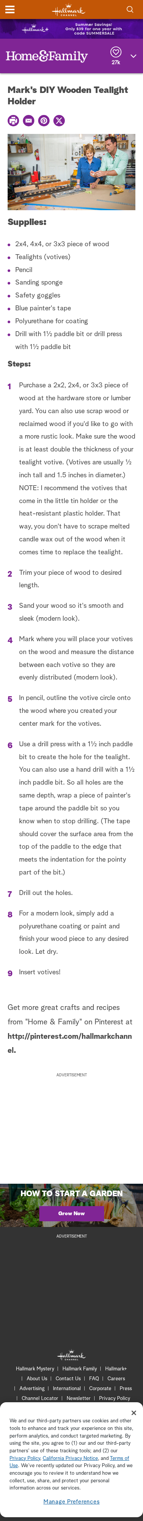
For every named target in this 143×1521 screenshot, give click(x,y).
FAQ (94, 1378)
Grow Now (71, 1213)
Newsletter (79, 1398)
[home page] (68, 9)
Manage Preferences (71, 1502)
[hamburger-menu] (9, 9)
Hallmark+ (116, 1369)
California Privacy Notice (70, 1458)
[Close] (134, 1412)
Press (126, 1388)
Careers (116, 1378)
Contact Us (68, 1378)
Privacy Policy (114, 1398)
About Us (37, 1378)
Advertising (32, 1388)
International (67, 1388)
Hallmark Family (80, 1369)
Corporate (100, 1388)
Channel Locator (40, 1398)
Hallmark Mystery (35, 1369)
